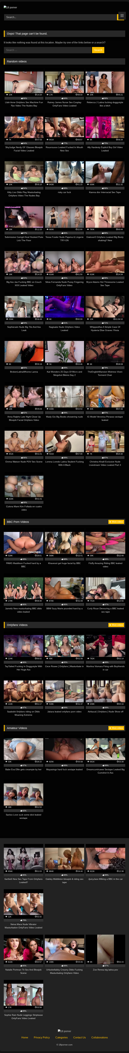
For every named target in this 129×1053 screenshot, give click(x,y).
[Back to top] (119, 1044)
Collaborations (99, 1037)
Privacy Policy (42, 1037)
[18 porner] (64, 6)
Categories (61, 1037)
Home (24, 1037)
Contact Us (79, 1037)
